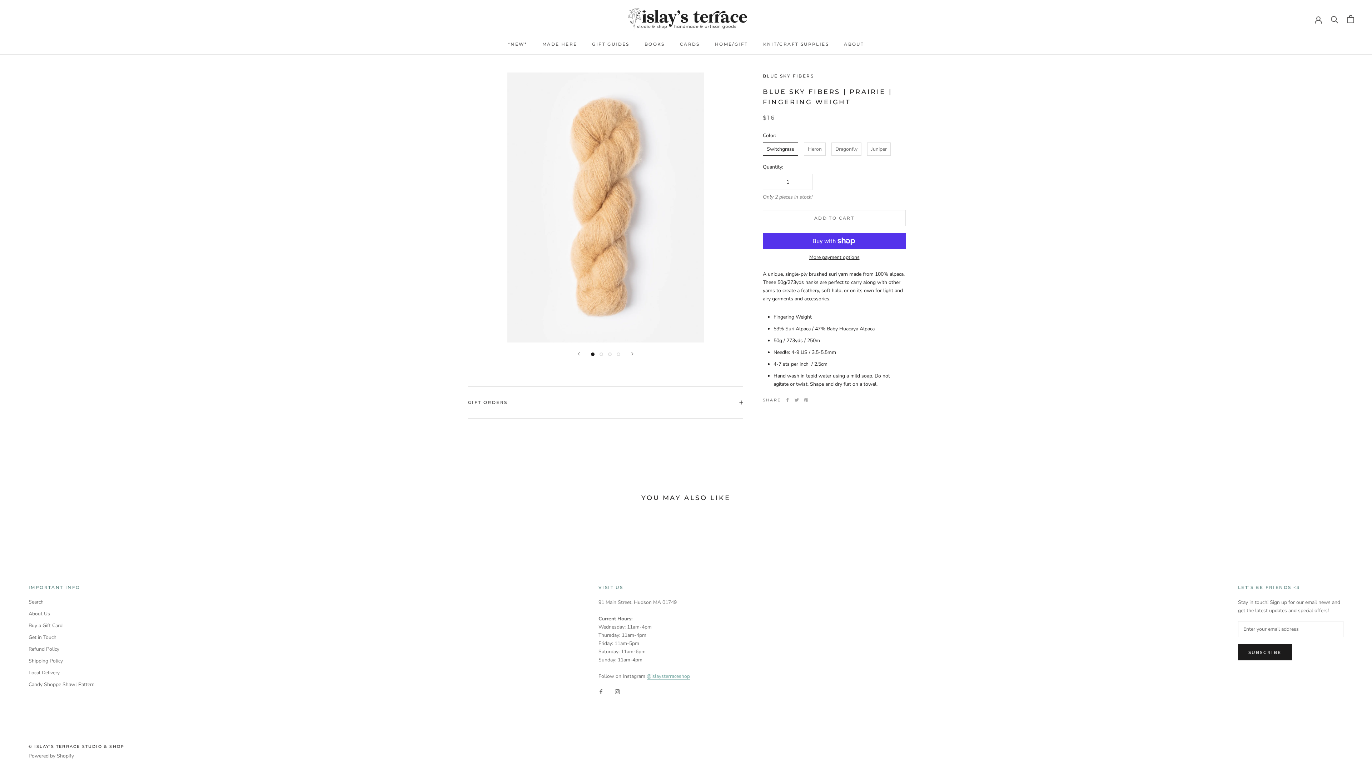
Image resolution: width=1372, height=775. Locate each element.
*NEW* (517, 44)
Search (36, 602)
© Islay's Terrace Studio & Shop (76, 746)
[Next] (632, 353)
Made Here (559, 44)
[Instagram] (617, 692)
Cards (690, 44)
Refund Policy (44, 649)
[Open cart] (1350, 19)
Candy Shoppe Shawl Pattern (62, 684)
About (854, 44)
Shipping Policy (46, 661)
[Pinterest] (806, 400)
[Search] (1334, 19)
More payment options (834, 257)
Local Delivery (44, 672)
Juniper (879, 149)
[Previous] (579, 353)
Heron (815, 149)
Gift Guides (610, 44)
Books (655, 44)
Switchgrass (780, 149)
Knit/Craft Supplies (796, 44)
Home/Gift (731, 44)
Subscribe (1265, 652)
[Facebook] (787, 400)
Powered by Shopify (51, 755)
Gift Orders (487, 402)
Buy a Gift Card (46, 625)
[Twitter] (797, 400)
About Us (39, 613)
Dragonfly (846, 149)
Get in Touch (42, 637)
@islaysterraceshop (668, 676)
